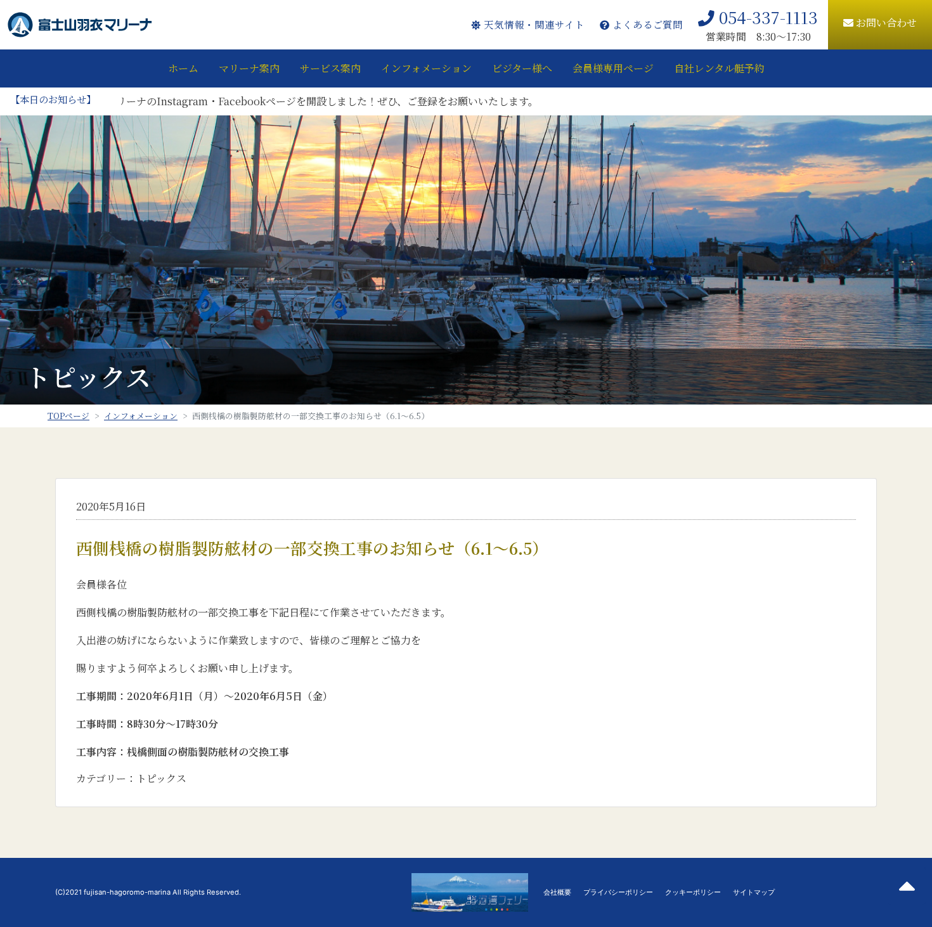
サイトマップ (754, 892)
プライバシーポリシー (618, 892)
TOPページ (68, 416)
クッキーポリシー (693, 892)
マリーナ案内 (249, 68)
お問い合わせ (885, 22)
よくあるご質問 (646, 24)
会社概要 (557, 892)
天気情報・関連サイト (532, 24)
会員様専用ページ (613, 68)
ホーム (183, 68)
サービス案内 (330, 68)
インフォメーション (426, 68)
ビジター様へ (522, 68)
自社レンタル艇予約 (719, 68)
